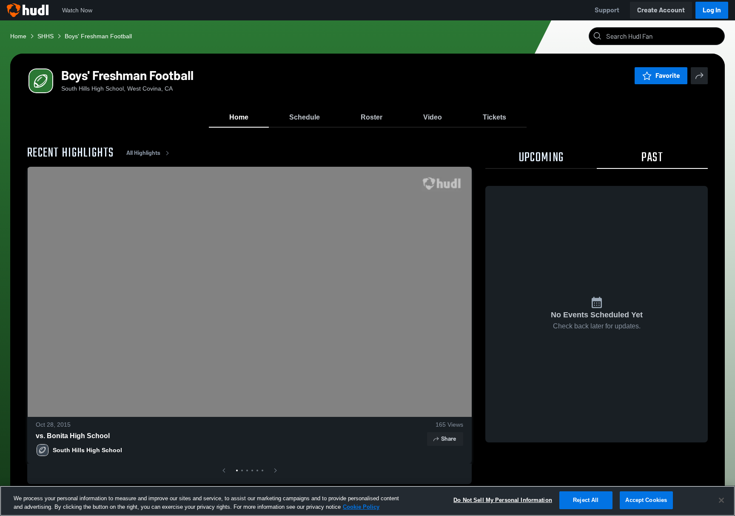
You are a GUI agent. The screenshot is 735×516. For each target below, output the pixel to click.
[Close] (721, 500)
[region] (367, 501)
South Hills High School (87, 450)
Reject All (585, 500)
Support (607, 10)
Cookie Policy (361, 507)
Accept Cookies (646, 500)
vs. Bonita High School (73, 435)
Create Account (661, 10)
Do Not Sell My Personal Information (502, 500)
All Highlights (143, 153)
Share (448, 439)
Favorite (667, 75)
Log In (712, 10)
